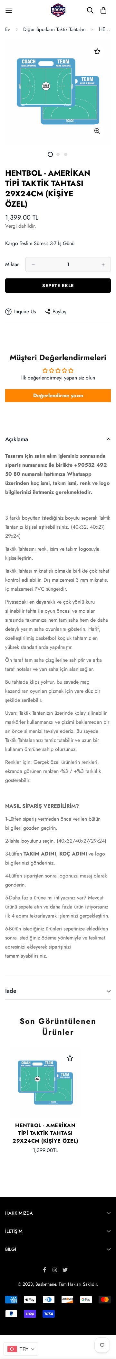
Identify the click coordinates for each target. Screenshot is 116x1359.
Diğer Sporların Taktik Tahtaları (54, 29)
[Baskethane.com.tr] (58, 10)
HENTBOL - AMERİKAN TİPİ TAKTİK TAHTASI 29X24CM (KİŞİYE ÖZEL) (45, 1133)
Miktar (12, 264)
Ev (7, 29)
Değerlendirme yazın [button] (58, 395)
